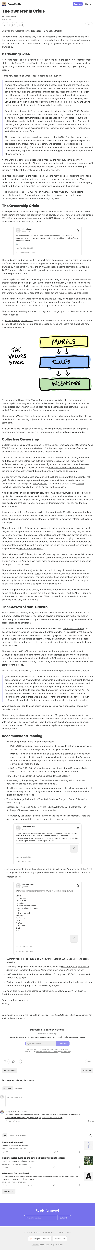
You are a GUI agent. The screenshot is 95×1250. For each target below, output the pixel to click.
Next (85, 1070)
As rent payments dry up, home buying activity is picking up (36, 869)
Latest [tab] (11, 1135)
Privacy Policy (66, 1052)
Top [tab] (4, 1135)
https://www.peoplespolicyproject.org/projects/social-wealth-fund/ (33, 1117)
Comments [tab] (7, 1088)
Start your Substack (41, 1238)
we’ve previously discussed (18, 320)
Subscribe (78, 4)
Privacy (46, 1232)
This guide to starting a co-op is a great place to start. (36, 583)
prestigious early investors (20, 577)
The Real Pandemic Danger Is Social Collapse (61, 799)
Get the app (60, 1238)
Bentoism (23, 1015)
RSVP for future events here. (16, 994)
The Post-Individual (12, 1142)
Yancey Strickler (9, 16)
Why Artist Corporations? (15, 1173)
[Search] (90, 1135)
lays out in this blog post (30, 548)
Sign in (88, 4)
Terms (52, 1232)
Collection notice (64, 1232)
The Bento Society (39, 1015)
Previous (11, 1070)
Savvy (37, 573)
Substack (35, 1245)
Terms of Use (59, 1049)
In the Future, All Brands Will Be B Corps (60, 807)
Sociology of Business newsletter (22, 810)
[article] (47, 1147)
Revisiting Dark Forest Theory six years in (19, 1161)
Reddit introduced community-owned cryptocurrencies (33, 788)
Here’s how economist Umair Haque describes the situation (31, 76)
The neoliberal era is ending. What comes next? (64, 780)
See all (7, 1191)
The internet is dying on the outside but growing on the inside (33, 1158)
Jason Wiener (38, 580)
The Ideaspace (9, 1015)
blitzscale (60, 746)
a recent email (11, 36)
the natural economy (73, 628)
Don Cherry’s (67, 966)
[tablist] (12, 1088)
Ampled (80, 483)
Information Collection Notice (47, 1052)
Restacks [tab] (18, 1088)
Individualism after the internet (15, 1145)
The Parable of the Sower (37, 959)
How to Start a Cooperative (20, 776)
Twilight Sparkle (12, 1111)
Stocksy (57, 570)
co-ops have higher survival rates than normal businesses (61, 464)
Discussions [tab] (21, 1135)
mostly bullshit (40, 483)
